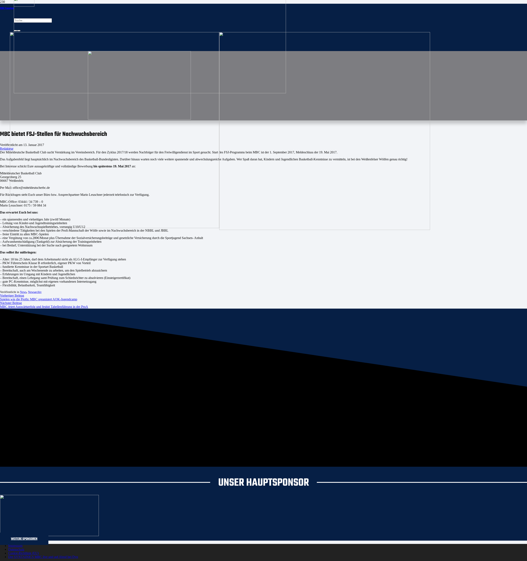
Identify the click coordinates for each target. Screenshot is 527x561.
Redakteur (6, 148)
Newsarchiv (35, 292)
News (23, 292)
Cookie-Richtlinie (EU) (23, 553)
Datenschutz (16, 549)
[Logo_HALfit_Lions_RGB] (324, 229)
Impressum (15, 545)
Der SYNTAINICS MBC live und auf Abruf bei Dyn (43, 557)
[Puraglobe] (49, 535)
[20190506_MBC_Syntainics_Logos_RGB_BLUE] (114, 227)
